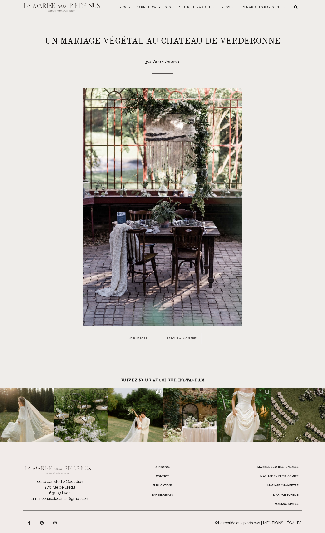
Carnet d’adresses (154, 7)
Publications (163, 485)
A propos (162, 467)
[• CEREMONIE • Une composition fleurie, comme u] (81, 415)
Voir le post (138, 338)
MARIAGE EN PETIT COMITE (279, 476)
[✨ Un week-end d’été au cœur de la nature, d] (135, 415)
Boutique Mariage (194, 7)
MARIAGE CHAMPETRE (283, 485)
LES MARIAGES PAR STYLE (260, 7)
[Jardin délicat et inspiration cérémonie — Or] (298, 415)
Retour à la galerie (182, 338)
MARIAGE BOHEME (286, 495)
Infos (225, 7)
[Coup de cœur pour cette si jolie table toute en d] (189, 415)
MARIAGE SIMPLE (287, 504)
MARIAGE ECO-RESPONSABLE (278, 467)
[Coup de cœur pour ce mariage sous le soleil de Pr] (244, 415)
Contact (162, 476)
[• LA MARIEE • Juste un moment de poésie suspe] (27, 415)
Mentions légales (282, 523)
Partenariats (162, 495)
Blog (123, 7)
